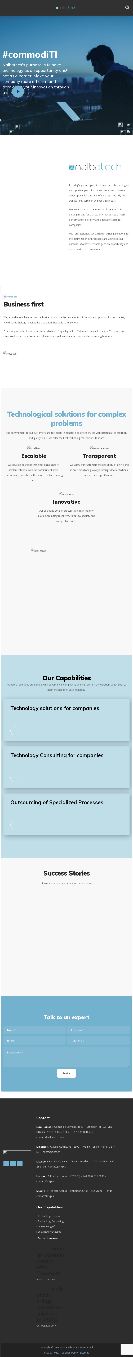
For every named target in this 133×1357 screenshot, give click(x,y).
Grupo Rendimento (82, 918)
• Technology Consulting (50, 1221)
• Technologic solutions (49, 1216)
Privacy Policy (51, 1352)
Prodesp (82, 898)
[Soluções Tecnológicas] (14, 731)
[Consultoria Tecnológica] (14, 778)
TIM (82, 960)
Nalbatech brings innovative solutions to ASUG (49, 1304)
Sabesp (82, 908)
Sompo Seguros (82, 939)
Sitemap (84, 1352)
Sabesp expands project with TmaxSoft (50, 1261)
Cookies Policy (69, 1352)
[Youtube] (20, 1163)
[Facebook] (13, 1163)
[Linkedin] (6, 1163)
